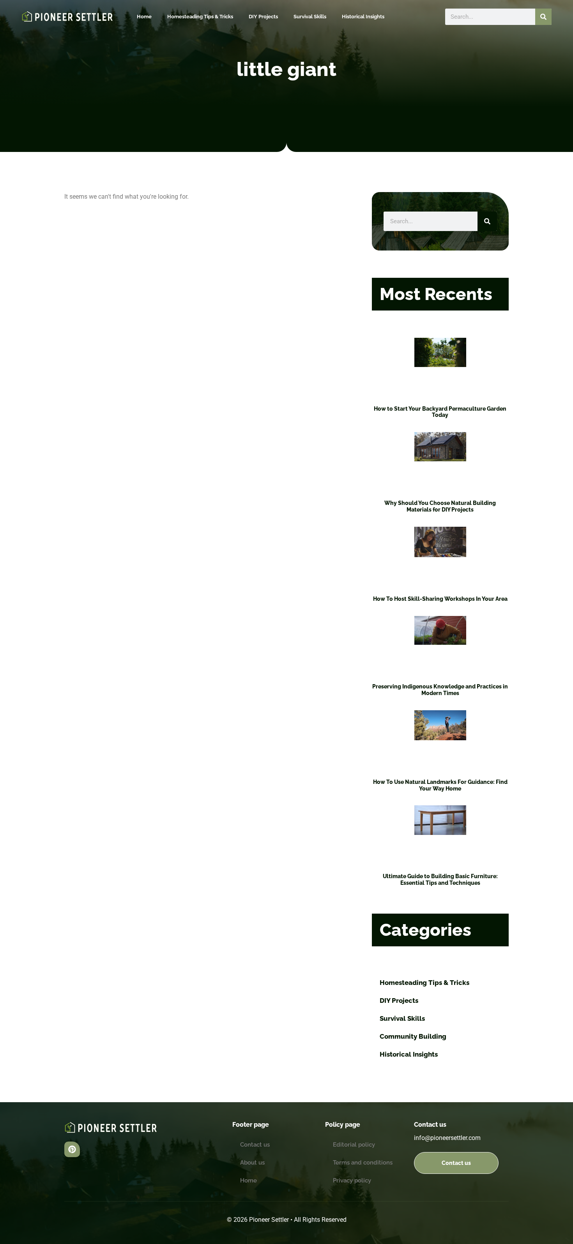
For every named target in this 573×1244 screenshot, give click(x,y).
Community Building (413, 1036)
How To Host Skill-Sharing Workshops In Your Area (440, 599)
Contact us (255, 1144)
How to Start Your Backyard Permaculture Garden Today (440, 412)
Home (144, 16)
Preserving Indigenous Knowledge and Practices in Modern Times (440, 689)
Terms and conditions (363, 1162)
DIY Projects (263, 16)
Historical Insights (363, 16)
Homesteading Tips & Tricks (200, 16)
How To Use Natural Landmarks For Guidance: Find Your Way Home (440, 785)
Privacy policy (352, 1180)
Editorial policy (354, 1144)
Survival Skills (310, 16)
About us (252, 1162)
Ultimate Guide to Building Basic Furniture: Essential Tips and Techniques (440, 879)
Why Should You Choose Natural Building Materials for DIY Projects (440, 506)
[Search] (543, 17)
